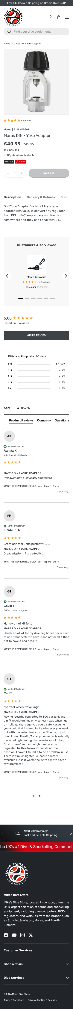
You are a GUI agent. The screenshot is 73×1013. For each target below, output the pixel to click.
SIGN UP (19, 533)
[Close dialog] (68, 477)
